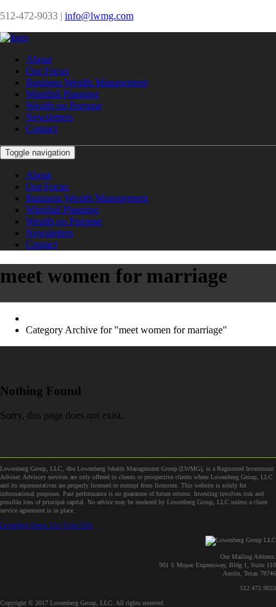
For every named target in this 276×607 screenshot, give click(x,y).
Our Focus (47, 71)
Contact (41, 128)
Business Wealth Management (87, 82)
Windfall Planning (62, 94)
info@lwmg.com (99, 15)
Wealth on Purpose (64, 105)
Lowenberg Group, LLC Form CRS (46, 525)
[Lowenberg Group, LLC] (14, 37)
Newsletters (49, 117)
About (38, 59)
